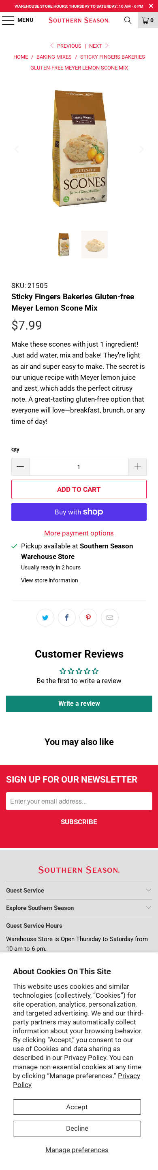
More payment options (79, 533)
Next (96, 46)
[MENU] (4, 20)
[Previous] (17, 149)
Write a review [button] (79, 703)
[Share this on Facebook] (67, 617)
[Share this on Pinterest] (88, 617)
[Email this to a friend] (110, 617)
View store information (49, 580)
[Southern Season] (79, 20)
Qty (15, 449)
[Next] (140, 149)
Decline (77, 1128)
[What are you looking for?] (128, 20)
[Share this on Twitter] (45, 617)
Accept (77, 1107)
